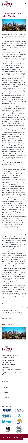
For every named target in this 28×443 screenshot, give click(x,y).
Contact (6, 400)
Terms (23, 437)
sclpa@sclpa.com (10, 364)
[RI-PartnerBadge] (19, 426)
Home (5, 385)
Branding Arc (12, 437)
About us (6, 397)
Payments (6, 390)
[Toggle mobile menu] (25, 4)
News (5, 395)
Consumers (7, 387)
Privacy (19, 437)
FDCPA (10, 318)
